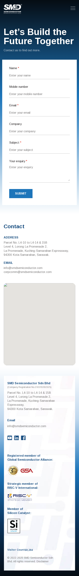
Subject (15, 142)
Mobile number (18, 86)
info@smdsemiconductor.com (23, 267)
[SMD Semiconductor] (13, 9)
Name (14, 68)
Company (15, 124)
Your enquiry (18, 161)
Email (14, 105)
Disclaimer (43, 561)
